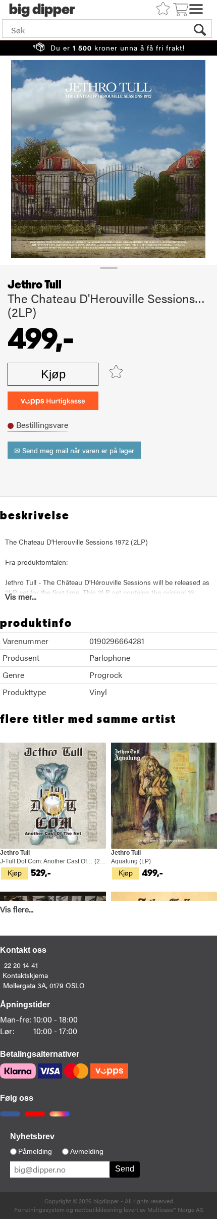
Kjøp (53, 374)
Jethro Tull (35, 285)
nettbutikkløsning (98, 1209)
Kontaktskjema (25, 975)
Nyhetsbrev (32, 1136)
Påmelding (35, 1151)
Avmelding (86, 1151)
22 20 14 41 (21, 965)
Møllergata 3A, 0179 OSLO (44, 985)
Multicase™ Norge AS (175, 1209)
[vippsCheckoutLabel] (53, 401)
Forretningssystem (39, 1209)
